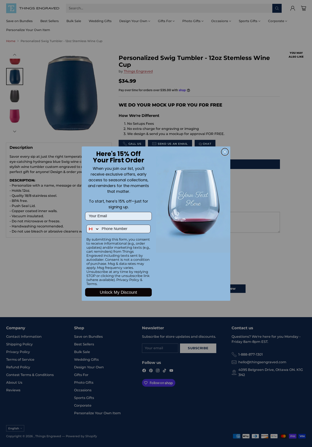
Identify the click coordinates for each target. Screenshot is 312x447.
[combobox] (93, 229)
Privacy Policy (127, 280)
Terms (91, 284)
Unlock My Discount (118, 292)
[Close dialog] (225, 152)
